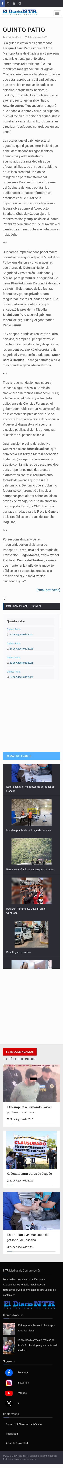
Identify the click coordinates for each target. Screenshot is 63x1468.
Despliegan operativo (18, 920)
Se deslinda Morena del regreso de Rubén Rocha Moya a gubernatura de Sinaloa (38, 1345)
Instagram (23, 1382)
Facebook (23, 1372)
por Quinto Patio (13, 37)
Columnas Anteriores (23, 606)
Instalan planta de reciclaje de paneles (28, 798)
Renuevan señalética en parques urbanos (30, 837)
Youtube (22, 1393)
